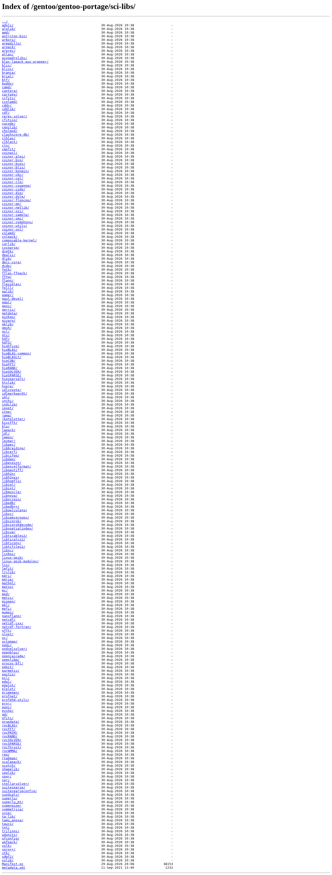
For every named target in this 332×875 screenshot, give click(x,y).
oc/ (5, 638)
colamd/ (9, 233)
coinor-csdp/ (13, 189)
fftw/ (7, 277)
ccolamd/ (9, 102)
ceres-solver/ (14, 116)
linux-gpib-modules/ (20, 561)
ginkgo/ (9, 317)
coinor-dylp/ (13, 196)
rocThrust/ (11, 747)
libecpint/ (11, 463)
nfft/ (7, 630)
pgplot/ (9, 685)
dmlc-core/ (11, 262)
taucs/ (8, 824)
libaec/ (9, 444)
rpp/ (6, 754)
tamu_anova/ (12, 820)
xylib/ (8, 860)
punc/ (7, 707)
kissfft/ (9, 422)
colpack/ (9, 237)
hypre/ (8, 386)
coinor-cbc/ (12, 175)
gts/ (6, 335)
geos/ (7, 306)
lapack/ (9, 430)
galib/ (8, 291)
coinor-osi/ (12, 211)
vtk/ (6, 853)
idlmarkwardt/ (14, 393)
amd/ (6, 32)
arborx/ (9, 40)
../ (5, 21)
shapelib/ (10, 769)
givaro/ (9, 320)
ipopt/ (8, 408)
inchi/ (8, 401)
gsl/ (6, 331)
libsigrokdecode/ (17, 525)
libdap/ (9, 459)
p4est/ (8, 667)
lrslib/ (9, 572)
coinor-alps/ (13, 156)
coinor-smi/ (12, 218)
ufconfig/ (10, 838)
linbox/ (9, 554)
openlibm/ (10, 660)
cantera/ (9, 91)
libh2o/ (9, 474)
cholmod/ (9, 131)
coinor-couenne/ (16, 185)
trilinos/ (10, 831)
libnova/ (9, 495)
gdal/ (7, 302)
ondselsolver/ (14, 649)
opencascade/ (13, 656)
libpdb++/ (10, 506)
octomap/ (9, 641)
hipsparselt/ (13, 379)
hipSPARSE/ (11, 375)
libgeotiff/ (12, 470)
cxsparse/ (10, 247)
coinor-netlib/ (15, 207)
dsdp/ (7, 266)
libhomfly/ (11, 481)
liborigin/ (11, 499)
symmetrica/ (12, 809)
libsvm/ (9, 532)
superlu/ (9, 798)
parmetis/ (10, 670)
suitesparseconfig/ (19, 791)
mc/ (5, 590)
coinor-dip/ (12, 193)
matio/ (8, 587)
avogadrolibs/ (14, 58)
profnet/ (9, 696)
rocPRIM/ (9, 732)
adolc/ (8, 25)
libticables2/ (14, 536)
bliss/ (8, 69)
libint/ (9, 488)
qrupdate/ (10, 722)
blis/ (7, 65)
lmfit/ (8, 568)
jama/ (7, 415)
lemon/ (8, 437)
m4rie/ (8, 579)
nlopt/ (8, 634)
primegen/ (10, 692)
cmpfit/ (9, 149)
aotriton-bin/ (14, 36)
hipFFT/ (9, 364)
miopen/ (9, 601)
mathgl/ (9, 583)
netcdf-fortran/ (16, 627)
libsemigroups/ (15, 517)
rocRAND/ (9, 736)
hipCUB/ (9, 360)
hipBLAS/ (9, 350)
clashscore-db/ (15, 134)
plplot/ (9, 689)
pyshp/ (8, 711)
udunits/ (9, 835)
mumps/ (8, 612)
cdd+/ (7, 105)
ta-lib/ (9, 816)
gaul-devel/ (12, 299)
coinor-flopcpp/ (16, 200)
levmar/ (9, 441)
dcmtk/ (8, 251)
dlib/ (7, 258)
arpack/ (9, 47)
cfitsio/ (9, 120)
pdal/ (7, 681)
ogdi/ (7, 645)
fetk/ (7, 269)
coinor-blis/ (13, 167)
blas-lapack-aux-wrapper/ (25, 61)
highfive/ (10, 346)
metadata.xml (13, 867)
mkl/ (6, 605)
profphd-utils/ (15, 700)
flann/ (8, 280)
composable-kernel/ (19, 240)
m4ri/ (7, 576)
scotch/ (9, 765)
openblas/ (10, 652)
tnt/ (6, 827)
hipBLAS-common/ (16, 353)
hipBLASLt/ (11, 357)
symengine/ (11, 805)
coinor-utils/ (14, 226)
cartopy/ (9, 94)
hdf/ (6, 339)
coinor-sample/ (15, 215)
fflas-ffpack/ (14, 273)
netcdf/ (9, 619)
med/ (6, 594)
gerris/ (9, 309)
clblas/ (9, 138)
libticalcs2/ (13, 539)
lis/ (6, 565)
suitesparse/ (13, 787)
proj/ (7, 703)
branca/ (9, 72)
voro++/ (9, 849)
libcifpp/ (10, 455)
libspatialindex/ (17, 528)
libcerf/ (9, 452)
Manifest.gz (12, 864)
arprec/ (9, 51)
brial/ (8, 76)
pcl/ (6, 678)
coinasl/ (9, 153)
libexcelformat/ (16, 466)
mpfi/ (7, 608)
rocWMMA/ (9, 751)
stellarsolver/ (15, 784)
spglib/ (9, 773)
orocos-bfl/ (12, 663)
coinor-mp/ (11, 204)
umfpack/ (9, 842)
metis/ (8, 598)
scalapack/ (11, 762)
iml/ (6, 397)
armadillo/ (11, 43)
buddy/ (8, 83)
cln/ (6, 145)
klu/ (6, 426)
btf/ (6, 80)
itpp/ (7, 412)
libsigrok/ (11, 521)
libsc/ (8, 514)
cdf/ (6, 113)
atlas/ (8, 54)
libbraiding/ (13, 448)
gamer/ (8, 295)
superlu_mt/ (12, 802)
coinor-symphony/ (17, 222)
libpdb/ (9, 503)
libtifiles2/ (13, 546)
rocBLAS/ (9, 725)
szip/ (7, 813)
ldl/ (6, 433)
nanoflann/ (11, 616)
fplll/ (8, 288)
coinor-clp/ (12, 182)
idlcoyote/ (11, 390)
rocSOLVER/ (11, 740)
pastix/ (9, 674)
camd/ (7, 87)
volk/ (7, 846)
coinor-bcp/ (12, 160)
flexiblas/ (11, 284)
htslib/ (9, 382)
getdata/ (9, 313)
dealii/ (9, 255)
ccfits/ (9, 98)
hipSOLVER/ (11, 371)
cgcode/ (9, 123)
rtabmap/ (9, 758)
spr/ (6, 780)
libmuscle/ (11, 492)
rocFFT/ (9, 729)
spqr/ (7, 776)
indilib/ (9, 404)
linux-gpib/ (12, 557)
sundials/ (10, 794)
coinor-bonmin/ (15, 171)
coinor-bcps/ (13, 164)
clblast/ (9, 142)
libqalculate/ (14, 510)
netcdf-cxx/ (12, 623)
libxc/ (8, 550)
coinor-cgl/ (12, 178)
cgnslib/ (9, 127)
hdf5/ (7, 342)
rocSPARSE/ (11, 743)
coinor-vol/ (12, 229)
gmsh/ (7, 328)
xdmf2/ (8, 856)
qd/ (5, 714)
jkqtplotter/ (13, 419)
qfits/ (8, 718)
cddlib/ (9, 109)
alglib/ (9, 29)
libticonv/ (11, 543)
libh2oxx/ (10, 477)
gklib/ (8, 324)
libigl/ (9, 484)
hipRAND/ (9, 368)
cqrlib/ (9, 244)
